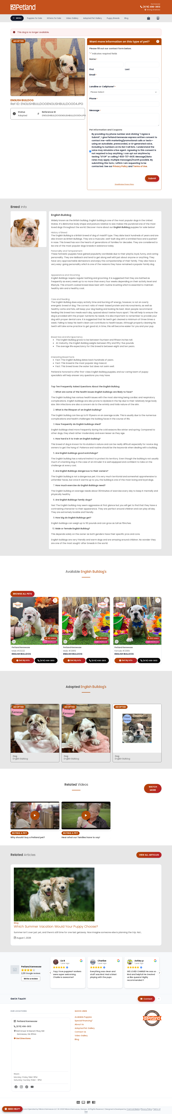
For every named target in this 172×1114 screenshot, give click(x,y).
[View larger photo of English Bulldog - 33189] (106, 600)
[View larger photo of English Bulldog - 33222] (55, 600)
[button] (159, 973)
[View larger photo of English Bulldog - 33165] (157, 600)
